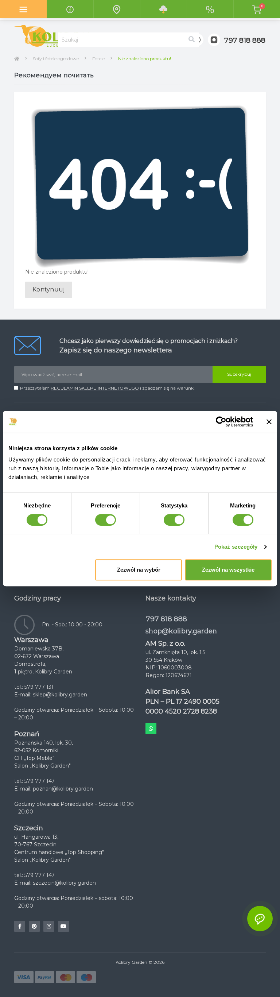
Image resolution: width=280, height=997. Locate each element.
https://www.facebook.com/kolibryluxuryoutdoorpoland (19, 926)
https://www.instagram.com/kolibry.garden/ (48, 926)
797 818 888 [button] (166, 619)
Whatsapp (150, 728)
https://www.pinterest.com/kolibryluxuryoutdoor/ (34, 926)
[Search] (191, 39)
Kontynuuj (48, 289)
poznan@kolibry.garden (63, 788)
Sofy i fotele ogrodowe (56, 58)
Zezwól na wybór (138, 570)
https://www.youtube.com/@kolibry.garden (63, 926)
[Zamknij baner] (269, 421)
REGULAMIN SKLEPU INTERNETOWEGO (95, 388)
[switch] (105, 520)
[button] (245, 40)
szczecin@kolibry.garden (64, 883)
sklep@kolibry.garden (60, 694)
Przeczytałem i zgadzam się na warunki (107, 388)
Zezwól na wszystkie (228, 570)
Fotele (98, 58)
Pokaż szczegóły (236, 547)
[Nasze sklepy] (116, 9)
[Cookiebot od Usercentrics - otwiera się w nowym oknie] (221, 421)
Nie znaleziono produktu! (144, 58)
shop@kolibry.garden (181, 631)
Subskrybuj (239, 374)
